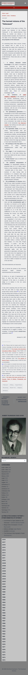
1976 (3, 649)
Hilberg (11, 384)
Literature (4, 488)
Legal (8, 15)
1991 (3, 610)
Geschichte (5, 471)
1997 (3, 594)
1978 (3, 644)
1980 (3, 639)
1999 (3, 589)
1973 (3, 657)
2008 (4, 566)
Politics (3, 495)
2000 (4, 586)
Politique (4, 499)
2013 (3, 552)
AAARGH (6, 531)
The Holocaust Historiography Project (14, 533)
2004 (4, 576)
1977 (3, 647)
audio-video (5, 469)
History (4, 15)
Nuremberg (5, 387)
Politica (4, 493)
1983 (3, 631)
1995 (3, 600)
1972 (3, 660)
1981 (3, 636)
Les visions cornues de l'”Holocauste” (6, 400)
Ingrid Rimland (18, 384)
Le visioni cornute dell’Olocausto (21, 399)
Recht (3, 501)
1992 (3, 607)
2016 (3, 545)
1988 (3, 618)
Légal (3, 480)
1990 (3, 613)
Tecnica (4, 512)
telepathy (19, 387)
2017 (3, 542)
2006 (4, 571)
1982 (3, 634)
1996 (3, 597)
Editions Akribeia (8, 529)
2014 (4, 550)
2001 (4, 584)
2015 (3, 547)
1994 (3, 602)
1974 (3, 655)
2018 (3, 539)
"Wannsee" (5, 384)
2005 (4, 573)
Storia (3, 503)
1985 (3, 626)
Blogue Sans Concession (10, 524)
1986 (3, 623)
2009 (4, 563)
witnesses (5, 390)
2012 (3, 555)
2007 (4, 568)
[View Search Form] (14, 7)
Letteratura (5, 484)
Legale (3, 482)
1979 (3, 641)
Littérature (4, 491)
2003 (4, 579)
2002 (4, 581)
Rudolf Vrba (13, 387)
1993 (3, 605)
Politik (3, 497)
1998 (3, 592)
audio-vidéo (5, 467)
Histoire (4, 474)
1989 (3, 615)
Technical (13, 15)
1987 (3, 621)
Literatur (4, 486)
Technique (4, 510)
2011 (3, 558)
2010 (4, 560)
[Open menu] (25, 3)
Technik (4, 507)
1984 (3, 628)
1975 (3, 652)
